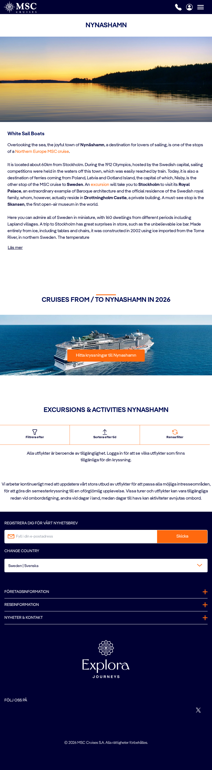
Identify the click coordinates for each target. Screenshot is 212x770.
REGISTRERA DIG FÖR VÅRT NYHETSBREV (41, 523)
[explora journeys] (106, 659)
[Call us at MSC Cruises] (178, 7)
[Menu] (204, 7)
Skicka (182, 536)
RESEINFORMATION (21, 605)
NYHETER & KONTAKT (23, 618)
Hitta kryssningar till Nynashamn (106, 355)
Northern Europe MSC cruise (42, 152)
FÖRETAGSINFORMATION (26, 592)
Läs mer (15, 248)
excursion (100, 185)
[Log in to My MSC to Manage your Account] (189, 7)
